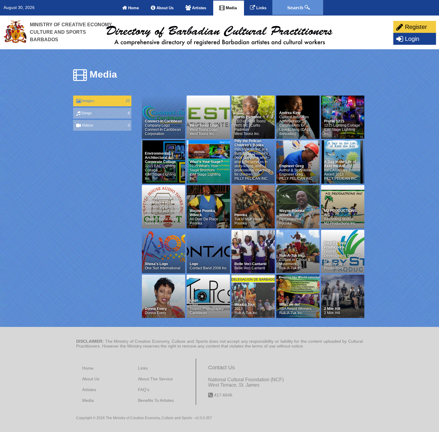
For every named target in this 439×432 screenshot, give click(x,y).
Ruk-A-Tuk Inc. (291, 255)
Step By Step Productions (335, 245)
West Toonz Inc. (202, 134)
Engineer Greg (291, 166)
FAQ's (143, 389)
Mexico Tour (244, 304)
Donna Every (156, 309)
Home (133, 8)
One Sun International (162, 268)
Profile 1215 (334, 121)
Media (231, 8)
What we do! (289, 304)
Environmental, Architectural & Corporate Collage (160, 157)
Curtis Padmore (247, 117)
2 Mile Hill (332, 309)
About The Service (155, 378)
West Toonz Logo (204, 125)
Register (415, 27)
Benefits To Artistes (156, 400)
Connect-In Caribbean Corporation (163, 131)
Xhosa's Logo (156, 264)
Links (260, 8)
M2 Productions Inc (339, 223)
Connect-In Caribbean (163, 121)
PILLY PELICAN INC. (251, 178)
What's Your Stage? (206, 162)
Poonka (196, 223)
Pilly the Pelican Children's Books (249, 143)
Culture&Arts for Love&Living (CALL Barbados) (295, 129)
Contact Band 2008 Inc (208, 268)
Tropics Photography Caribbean (206, 311)
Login (411, 39)
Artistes (199, 8)
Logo (194, 264)
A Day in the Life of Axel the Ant (340, 164)
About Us (164, 8)
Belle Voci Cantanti (250, 264)
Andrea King (289, 113)
